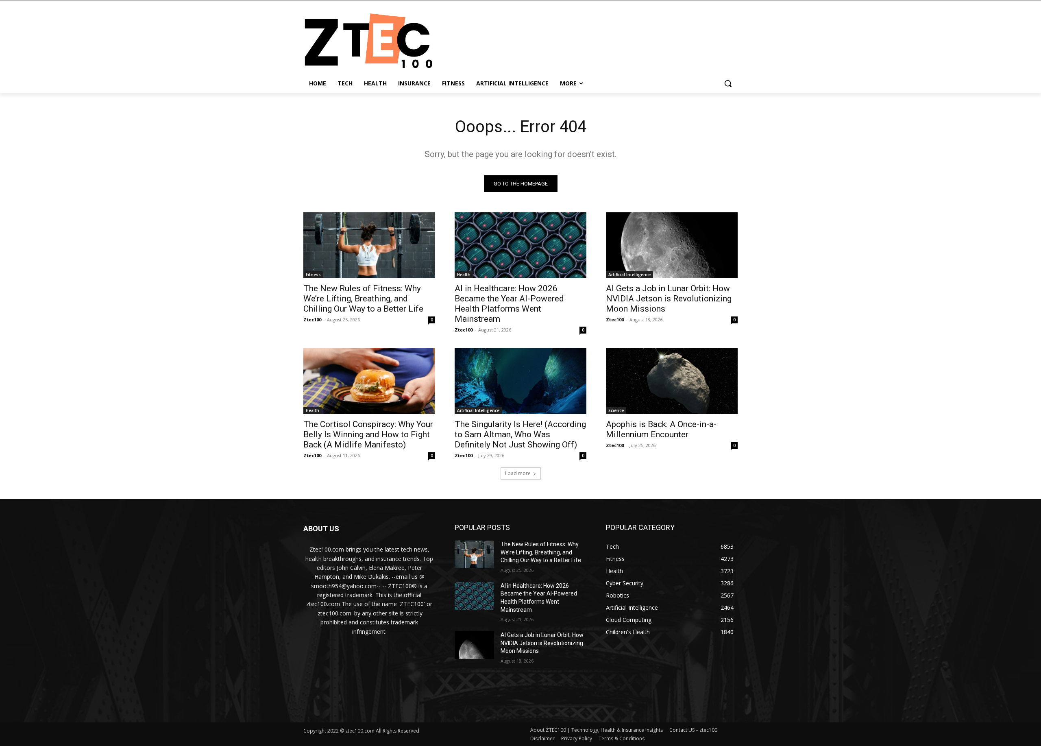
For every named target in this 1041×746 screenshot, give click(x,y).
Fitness (313, 274)
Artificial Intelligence (629, 274)
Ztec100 (312, 319)
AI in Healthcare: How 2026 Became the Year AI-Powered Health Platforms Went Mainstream (509, 304)
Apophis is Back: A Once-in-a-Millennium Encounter (661, 429)
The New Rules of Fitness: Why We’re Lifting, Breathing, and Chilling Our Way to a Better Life (363, 299)
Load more (518, 473)
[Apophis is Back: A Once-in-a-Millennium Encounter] (672, 381)
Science (616, 410)
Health (463, 274)
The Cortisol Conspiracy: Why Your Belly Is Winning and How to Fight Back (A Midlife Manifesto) (368, 434)
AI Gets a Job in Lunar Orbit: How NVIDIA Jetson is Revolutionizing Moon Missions (669, 299)
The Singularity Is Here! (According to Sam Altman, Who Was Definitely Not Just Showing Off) (520, 434)
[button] (728, 83)
